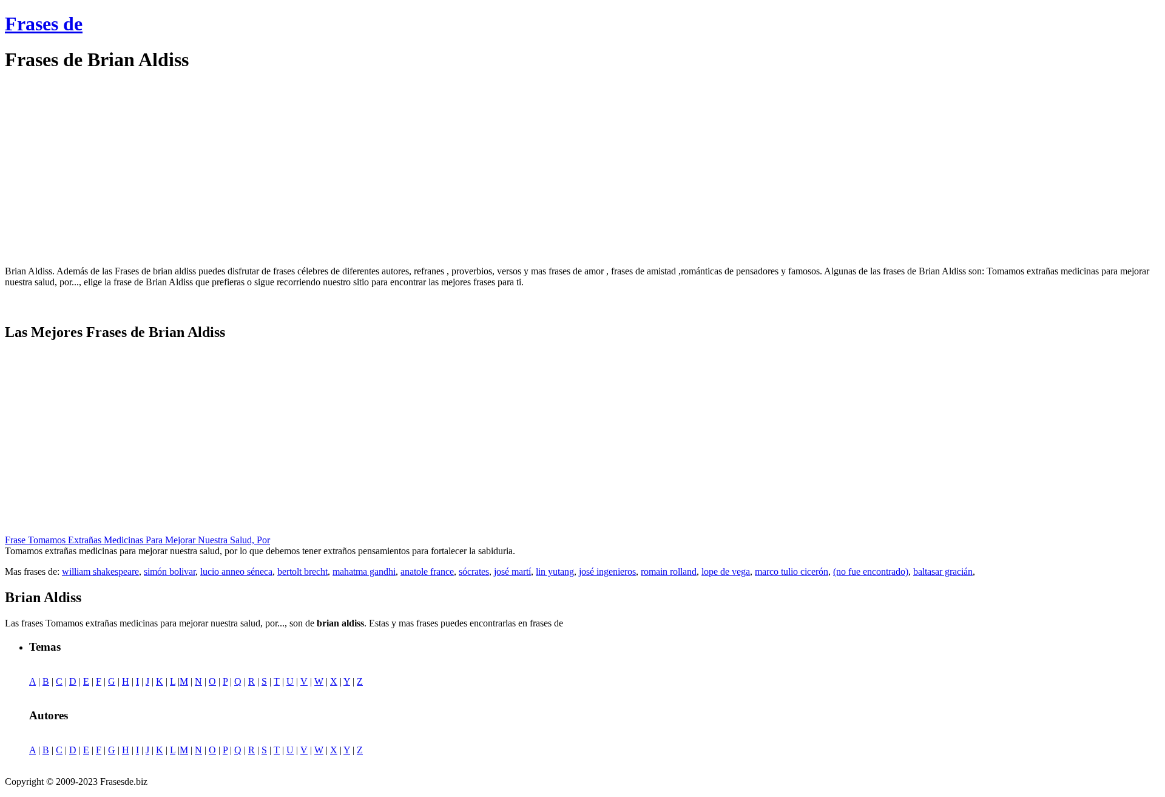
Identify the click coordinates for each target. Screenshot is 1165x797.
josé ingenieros (607, 571)
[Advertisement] (107, 169)
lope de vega (725, 571)
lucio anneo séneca (236, 571)
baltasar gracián (943, 571)
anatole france (427, 571)
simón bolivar (169, 571)
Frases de (44, 24)
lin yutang (555, 571)
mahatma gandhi (364, 571)
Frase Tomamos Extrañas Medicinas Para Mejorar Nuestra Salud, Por (137, 540)
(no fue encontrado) (870, 571)
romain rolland (669, 571)
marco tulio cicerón (791, 571)
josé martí (512, 571)
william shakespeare (100, 571)
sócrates (474, 571)
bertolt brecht (302, 571)
